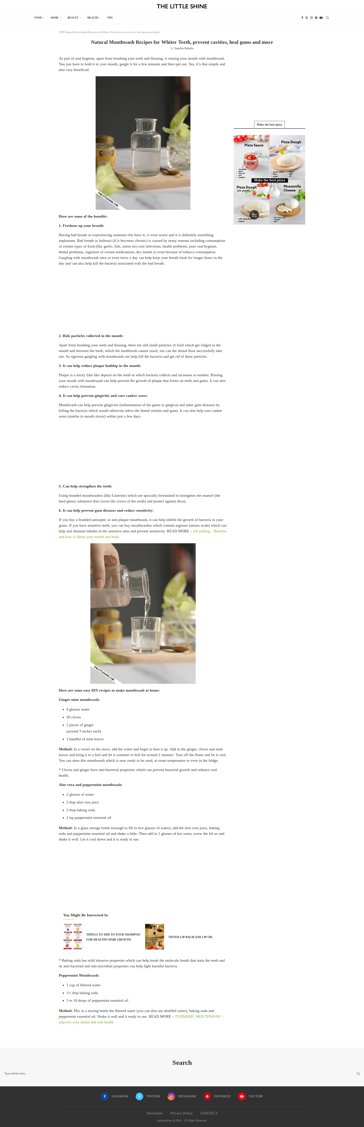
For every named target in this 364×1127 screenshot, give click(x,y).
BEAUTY (73, 17)
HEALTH (92, 17)
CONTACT (209, 1113)
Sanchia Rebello (184, 48)
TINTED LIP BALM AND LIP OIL (190, 937)
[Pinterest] (316, 18)
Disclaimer (154, 1113)
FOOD (38, 17)
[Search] (327, 18)
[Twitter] (306, 18)
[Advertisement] (143, 299)
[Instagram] (311, 18)
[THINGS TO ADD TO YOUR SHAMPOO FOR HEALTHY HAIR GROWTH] (72, 937)
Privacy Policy (181, 1113)
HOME (55, 17)
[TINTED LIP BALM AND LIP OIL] (154, 937)
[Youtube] (321, 18)
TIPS (110, 17)
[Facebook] (302, 18)
